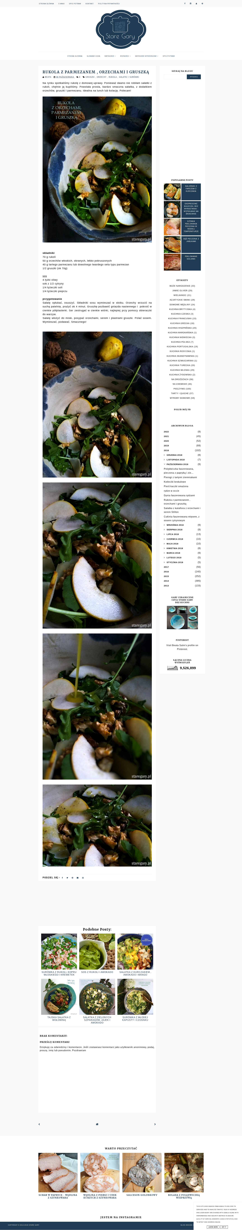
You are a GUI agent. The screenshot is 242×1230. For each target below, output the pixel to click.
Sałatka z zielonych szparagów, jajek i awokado (97, 1020)
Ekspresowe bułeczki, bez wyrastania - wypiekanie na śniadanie (191, 209)
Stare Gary (34, 1225)
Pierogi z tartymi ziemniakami (180, 477)
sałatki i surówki (129, 77)
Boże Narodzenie (180, 286)
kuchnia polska (180, 342)
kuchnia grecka (179, 323)
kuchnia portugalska (180, 346)
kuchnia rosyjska (180, 351)
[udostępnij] (62, 877)
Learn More (213, 1227)
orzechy (102, 77)
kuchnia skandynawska (181, 356)
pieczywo (179, 389)
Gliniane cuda (93, 56)
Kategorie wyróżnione (146, 56)
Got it (224, 1227)
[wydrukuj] (83, 877)
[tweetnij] (67, 877)
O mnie (61, 4)
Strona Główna (46, 4)
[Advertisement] (97, 904)
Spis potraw (75, 4)
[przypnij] (72, 877)
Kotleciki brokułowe (175, 482)
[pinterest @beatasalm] (202, 3)
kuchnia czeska (180, 314)
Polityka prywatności (109, 4)
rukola (113, 77)
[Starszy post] (155, 1124)
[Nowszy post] (39, 1124)
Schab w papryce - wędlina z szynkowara (58, 1196)
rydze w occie (171, 491)
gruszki (90, 77)
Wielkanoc (180, 295)
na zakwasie (180, 384)
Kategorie (110, 56)
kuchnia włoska (180, 370)
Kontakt (90, 4)
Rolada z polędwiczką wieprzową (184, 1196)
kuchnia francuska (180, 318)
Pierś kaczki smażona (176, 486)
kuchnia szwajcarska (180, 361)
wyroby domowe (180, 398)
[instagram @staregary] (190, 3)
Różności (125, 56)
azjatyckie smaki (180, 300)
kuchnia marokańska (180, 332)
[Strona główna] (97, 1124)
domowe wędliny (180, 304)
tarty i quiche (180, 393)
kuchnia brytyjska (180, 309)
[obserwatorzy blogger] (196, 3)
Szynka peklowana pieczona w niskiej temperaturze (191, 226)
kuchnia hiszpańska (180, 328)
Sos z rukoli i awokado (97, 972)
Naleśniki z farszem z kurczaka (191, 188)
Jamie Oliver (180, 290)
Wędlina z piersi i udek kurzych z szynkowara (100, 1196)
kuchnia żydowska (180, 375)
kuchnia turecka (180, 365)
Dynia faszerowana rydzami (179, 495)
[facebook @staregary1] (184, 3)
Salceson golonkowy (141, 1195)
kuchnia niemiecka (180, 337)
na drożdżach (180, 379)
